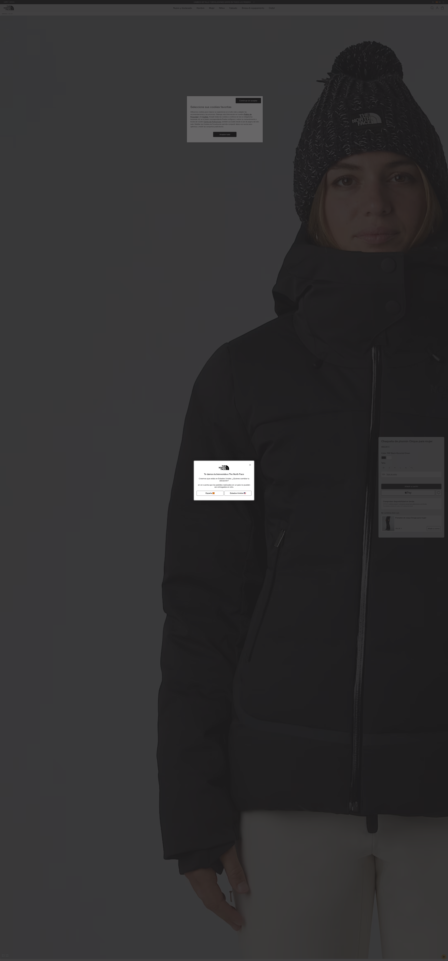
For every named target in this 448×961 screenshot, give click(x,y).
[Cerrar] (250, 464)
